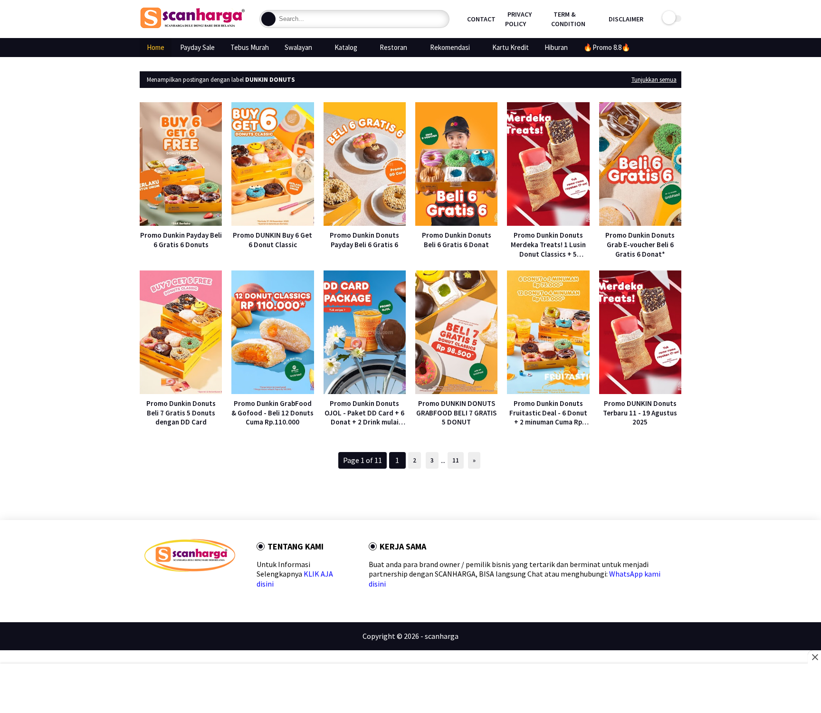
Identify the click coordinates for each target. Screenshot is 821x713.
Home (155, 47)
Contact (481, 19)
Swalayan (298, 47)
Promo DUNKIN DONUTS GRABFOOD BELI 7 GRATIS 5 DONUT (456, 412)
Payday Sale (197, 47)
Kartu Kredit (510, 47)
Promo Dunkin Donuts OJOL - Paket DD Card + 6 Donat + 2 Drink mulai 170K (364, 413)
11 (455, 460)
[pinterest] (194, 589)
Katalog (345, 47)
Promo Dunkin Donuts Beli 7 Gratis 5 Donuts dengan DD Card (181, 412)
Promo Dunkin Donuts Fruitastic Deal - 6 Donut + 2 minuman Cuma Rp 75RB (548, 413)
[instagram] (209, 589)
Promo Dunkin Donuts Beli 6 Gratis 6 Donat (456, 240)
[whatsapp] (179, 589)
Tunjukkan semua (654, 80)
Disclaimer (626, 19)
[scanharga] (192, 26)
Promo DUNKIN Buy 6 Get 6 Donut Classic (272, 240)
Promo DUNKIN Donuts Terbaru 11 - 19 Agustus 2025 (640, 412)
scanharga (441, 636)
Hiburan (556, 47)
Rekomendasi (450, 47)
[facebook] (148, 589)
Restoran (393, 47)
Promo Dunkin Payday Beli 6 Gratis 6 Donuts (181, 240)
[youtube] (224, 589)
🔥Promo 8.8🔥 (606, 47)
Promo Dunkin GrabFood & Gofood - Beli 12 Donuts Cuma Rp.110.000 (272, 412)
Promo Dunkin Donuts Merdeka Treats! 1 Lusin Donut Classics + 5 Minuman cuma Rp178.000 (548, 245)
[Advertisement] (410, 689)
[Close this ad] (814, 657)
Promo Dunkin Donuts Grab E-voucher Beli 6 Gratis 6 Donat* (640, 244)
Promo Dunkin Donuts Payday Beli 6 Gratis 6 (364, 240)
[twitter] (164, 589)
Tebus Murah (249, 47)
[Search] (268, 19)
